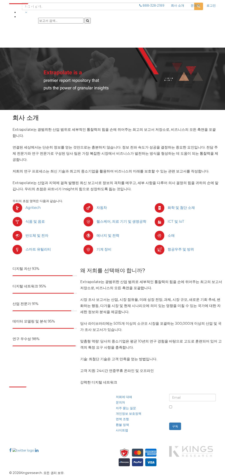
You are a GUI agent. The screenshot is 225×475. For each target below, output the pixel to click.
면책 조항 (122, 419)
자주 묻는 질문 (126, 408)
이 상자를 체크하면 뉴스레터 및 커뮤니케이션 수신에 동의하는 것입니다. (194, 411)
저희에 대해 (124, 397)
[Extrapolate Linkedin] (36, 450)
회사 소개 (177, 5)
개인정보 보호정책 (128, 414)
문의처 (195, 5)
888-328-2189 (153, 5)
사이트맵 (122, 430)
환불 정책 (122, 425)
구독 (175, 426)
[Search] (87, 20)
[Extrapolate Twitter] (24, 450)
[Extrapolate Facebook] (10, 450)
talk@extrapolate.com (26, 427)
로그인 (211, 5)
